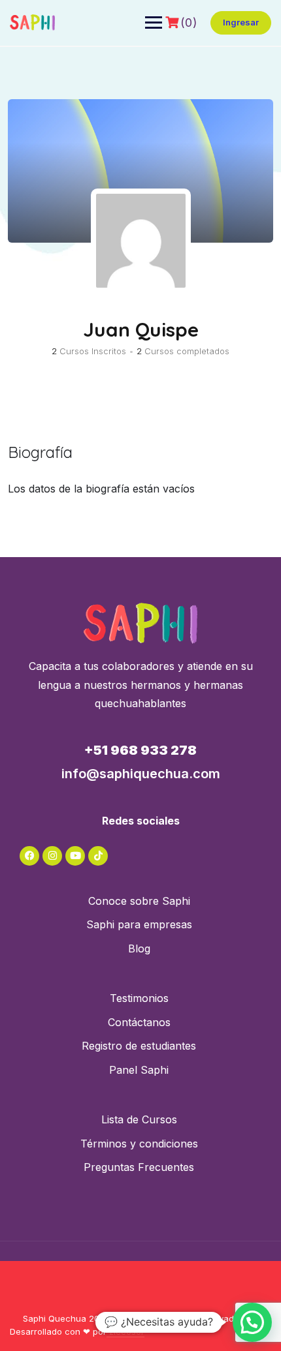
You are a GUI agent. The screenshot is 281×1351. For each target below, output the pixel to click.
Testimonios (139, 998)
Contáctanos (139, 1022)
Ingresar (241, 22)
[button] (252, 1322)
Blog (139, 948)
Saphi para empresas (139, 924)
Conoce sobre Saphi (139, 900)
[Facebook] (29, 856)
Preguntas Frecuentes (139, 1167)
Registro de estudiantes (139, 1045)
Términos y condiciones (139, 1143)
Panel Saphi (139, 1069)
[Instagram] (52, 856)
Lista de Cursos (139, 1119)
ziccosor (125, 1331)
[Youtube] (75, 856)
